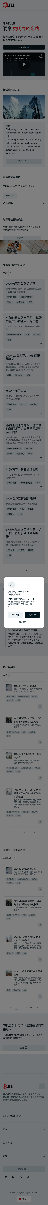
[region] (24, 602)
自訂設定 (24, 622)
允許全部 (32, 615)
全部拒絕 (15, 615)
